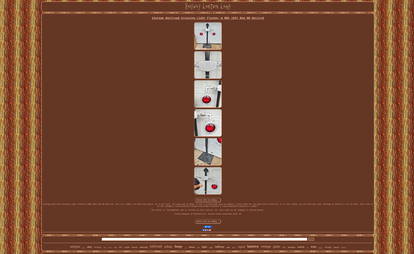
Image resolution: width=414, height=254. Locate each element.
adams (192, 247)
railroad (156, 246)
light (204, 246)
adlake (168, 246)
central (343, 247)
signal (241, 246)
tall (115, 247)
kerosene (291, 247)
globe (276, 246)
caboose (336, 247)
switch (300, 246)
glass (83, 247)
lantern (253, 246)
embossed (144, 247)
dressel (134, 247)
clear (198, 247)
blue (284, 247)
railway (219, 246)
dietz (89, 247)
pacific (211, 247)
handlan (320, 247)
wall (234, 247)
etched (127, 247)
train (313, 246)
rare (120, 247)
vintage (266, 246)
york (185, 247)
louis (228, 247)
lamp (178, 246)
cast (307, 247)
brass (110, 247)
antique (75, 246)
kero (105, 247)
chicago (328, 247)
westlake (97, 247)
